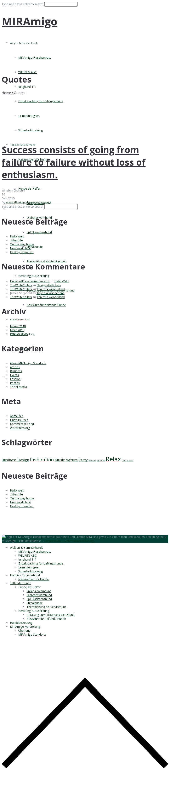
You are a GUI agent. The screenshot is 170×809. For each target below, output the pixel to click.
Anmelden (16, 416)
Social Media (18, 387)
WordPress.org (20, 428)
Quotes (101, 460)
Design (23, 459)
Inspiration (42, 459)
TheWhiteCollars (21, 285)
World (129, 460)
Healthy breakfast (22, 252)
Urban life (16, 240)
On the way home (22, 244)
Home (6, 92)
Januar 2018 (18, 326)
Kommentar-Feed (22, 424)
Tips (124, 460)
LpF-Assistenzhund (39, 232)
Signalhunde (35, 247)
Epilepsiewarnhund (39, 591)
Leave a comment (39, 202)
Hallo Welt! (17, 236)
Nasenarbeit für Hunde (33, 579)
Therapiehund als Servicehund (47, 261)
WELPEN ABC (27, 72)
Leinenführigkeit (29, 116)
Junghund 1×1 (27, 87)
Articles (15, 367)
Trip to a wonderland (51, 289)
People (92, 460)
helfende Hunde (20, 583)
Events (14, 375)
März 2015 (17, 330)
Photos (15, 383)
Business (21, 202)
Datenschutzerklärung (79, 541)
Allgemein (16, 363)
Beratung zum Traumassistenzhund (50, 615)
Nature (72, 459)
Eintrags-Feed (19, 420)
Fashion (15, 379)
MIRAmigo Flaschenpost (34, 57)
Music (60, 459)
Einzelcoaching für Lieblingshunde (40, 101)
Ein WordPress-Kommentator (30, 281)
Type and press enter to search (23, 4)
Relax (113, 459)
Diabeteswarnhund (39, 595)
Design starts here (49, 285)
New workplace (20, 248)
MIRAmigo (29, 21)
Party (83, 459)
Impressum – (55, 541)
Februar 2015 (19, 334)
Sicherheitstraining (30, 130)
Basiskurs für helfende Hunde (46, 305)
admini (10, 202)
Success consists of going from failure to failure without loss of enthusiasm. (74, 162)
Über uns (24, 630)
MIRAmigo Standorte (32, 363)
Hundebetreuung (19, 319)
